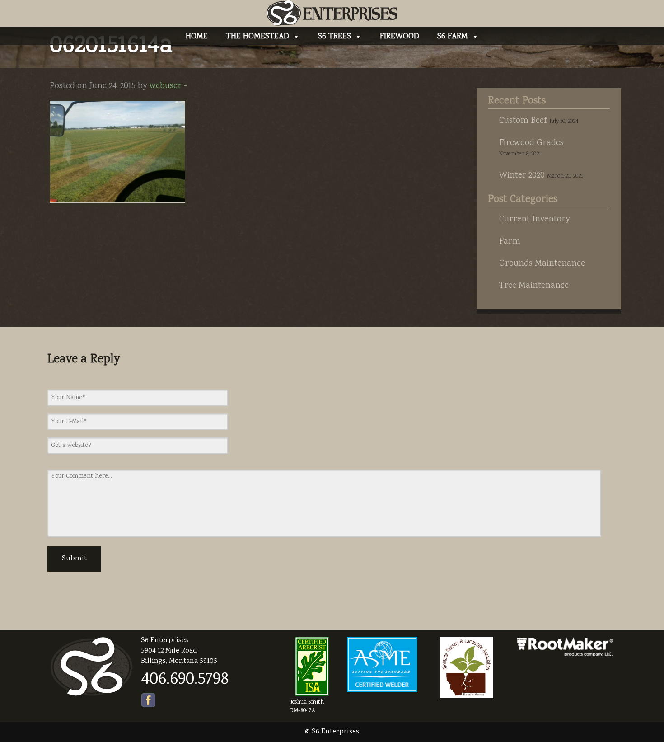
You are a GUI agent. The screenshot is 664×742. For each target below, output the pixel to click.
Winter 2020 (522, 175)
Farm (509, 241)
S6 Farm (452, 36)
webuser (166, 86)
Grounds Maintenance (542, 264)
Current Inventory (534, 219)
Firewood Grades (531, 143)
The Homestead (257, 36)
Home (197, 36)
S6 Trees (334, 36)
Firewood (399, 36)
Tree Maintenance (534, 286)
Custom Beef (523, 121)
